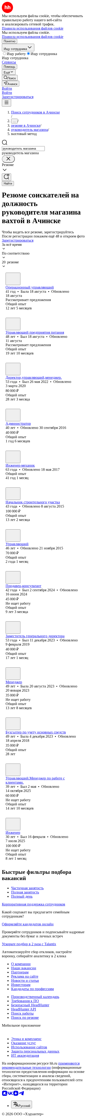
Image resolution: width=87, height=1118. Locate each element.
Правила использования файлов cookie (32, 37)
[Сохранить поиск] (6, 177)
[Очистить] (8, 159)
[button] (7, 88)
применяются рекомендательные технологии (41, 1065)
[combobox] (23, 148)
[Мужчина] (13, 324)
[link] (10, 78)
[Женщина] (13, 279)
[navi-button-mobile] (6, 103)
